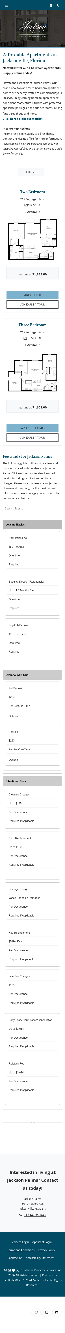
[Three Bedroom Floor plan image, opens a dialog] (32, 372)
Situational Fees (16, 781)
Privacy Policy (46, 1250)
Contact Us (15, 1258)
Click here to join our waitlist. (23, 118)
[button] (52, 5)
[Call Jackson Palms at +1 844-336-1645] (58, 5)
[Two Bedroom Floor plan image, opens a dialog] (32, 239)
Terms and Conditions (20, 1250)
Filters (30, 172)
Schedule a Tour (32, 304)
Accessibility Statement (40, 1258)
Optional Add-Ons (17, 674)
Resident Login (20, 1242)
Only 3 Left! (41, 295)
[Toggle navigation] (6, 5)
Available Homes (39, 428)
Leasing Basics (15, 524)
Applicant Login (42, 1242)
